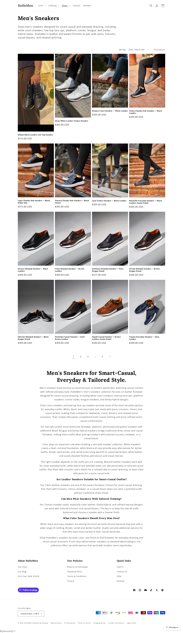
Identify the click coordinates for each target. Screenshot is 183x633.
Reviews (121, 581)
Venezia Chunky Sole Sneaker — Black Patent (72, 202)
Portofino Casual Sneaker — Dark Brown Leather (70, 338)
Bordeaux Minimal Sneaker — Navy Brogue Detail (108, 270)
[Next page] (110, 356)
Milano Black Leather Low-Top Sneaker (35, 135)
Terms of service (84, 623)
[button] (42, 5)
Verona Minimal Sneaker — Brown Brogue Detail (144, 270)
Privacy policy (69, 623)
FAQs (119, 576)
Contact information (116, 623)
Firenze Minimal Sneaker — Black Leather (33, 270)
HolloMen (28, 623)
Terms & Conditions (76, 576)
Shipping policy (99, 623)
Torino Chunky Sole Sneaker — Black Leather (145, 112)
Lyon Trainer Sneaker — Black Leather (109, 201)
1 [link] (73, 356)
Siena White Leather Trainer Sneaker (71, 121)
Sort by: (122, 49)
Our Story (22, 567)
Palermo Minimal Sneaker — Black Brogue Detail (33, 338)
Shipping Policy (74, 571)
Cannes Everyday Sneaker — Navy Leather (144, 338)
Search (120, 567)
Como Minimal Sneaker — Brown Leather (69, 270)
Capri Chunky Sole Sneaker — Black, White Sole (34, 202)
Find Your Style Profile (28, 576)
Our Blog (22, 571)
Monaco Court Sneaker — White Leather (110, 111)
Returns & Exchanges (77, 567)
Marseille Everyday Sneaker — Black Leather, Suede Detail (145, 202)
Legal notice (131, 623)
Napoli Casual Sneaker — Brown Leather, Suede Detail (106, 338)
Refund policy (56, 623)
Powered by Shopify (40, 623)
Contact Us (122, 571)
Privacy (70, 581)
